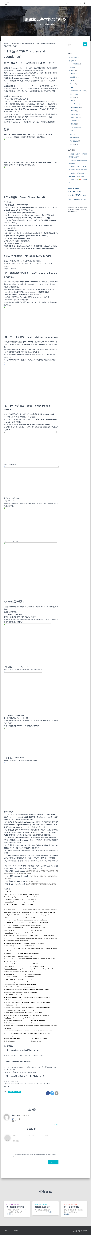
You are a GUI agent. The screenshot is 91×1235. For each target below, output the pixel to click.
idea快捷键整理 (74, 64)
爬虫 (84, 195)
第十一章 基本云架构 (71, 1207)
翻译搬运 (73, 124)
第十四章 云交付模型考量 (15, 1207)
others (72, 67)
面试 (85, 199)
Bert (72, 100)
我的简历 (79, 3)
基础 (79, 191)
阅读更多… (10, 1214)
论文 (72, 130)
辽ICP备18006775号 (81, 1231)
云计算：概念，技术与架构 (14, 1091)
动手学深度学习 (75, 107)
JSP (71, 80)
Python (72, 84)
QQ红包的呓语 (73, 57)
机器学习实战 (74, 94)
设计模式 (72, 144)
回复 (56, 1124)
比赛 (82, 191)
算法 (71, 134)
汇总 (69, 195)
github (72, 3)
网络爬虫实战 (74, 141)
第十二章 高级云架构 (42, 1207)
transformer (72, 191)
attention (71, 188)
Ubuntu (72, 87)
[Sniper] (6, 3)
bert (77, 188)
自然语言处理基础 (76, 127)
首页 (66, 3)
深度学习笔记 (74, 117)
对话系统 (73, 110)
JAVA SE (72, 73)
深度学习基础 (74, 114)
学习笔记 (71, 70)
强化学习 (74, 120)
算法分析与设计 (74, 137)
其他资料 (71, 61)
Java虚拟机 (73, 77)
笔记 (70, 199)
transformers (75, 104)
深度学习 (72, 97)
